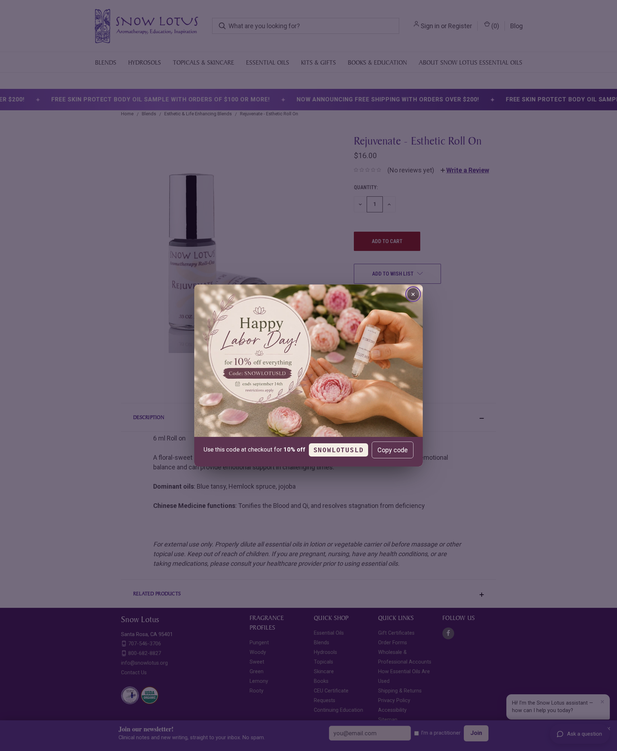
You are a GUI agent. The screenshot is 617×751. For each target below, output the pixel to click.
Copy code (392, 450)
